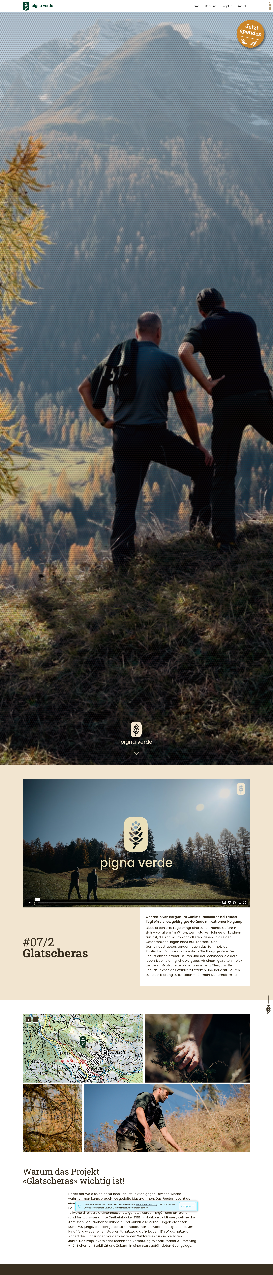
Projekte (227, 6)
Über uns (210, 6)
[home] (104, 6)
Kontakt (242, 6)
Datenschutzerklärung (146, 1204)
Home (195, 6)
